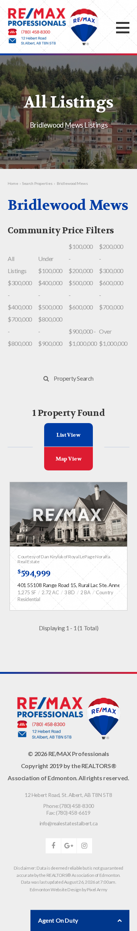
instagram (84, 845)
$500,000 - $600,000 (80, 295)
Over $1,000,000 (113, 337)
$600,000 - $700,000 (111, 295)
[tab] (68, 435)
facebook (53, 845)
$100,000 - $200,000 (80, 258)
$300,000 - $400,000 (20, 295)
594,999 (34, 574)
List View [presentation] (68, 434)
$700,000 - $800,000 (20, 331)
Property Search (74, 378)
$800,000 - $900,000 (50, 331)
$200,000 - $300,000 (111, 258)
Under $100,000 (50, 264)
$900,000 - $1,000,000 (82, 337)
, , (68, 795)
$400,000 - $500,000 (50, 295)
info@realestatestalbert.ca (69, 823)
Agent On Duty (58, 920)
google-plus (68, 845)
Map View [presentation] (69, 458)
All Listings (17, 264)
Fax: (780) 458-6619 (68, 812)
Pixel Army (97, 889)
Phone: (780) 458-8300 (68, 806)
